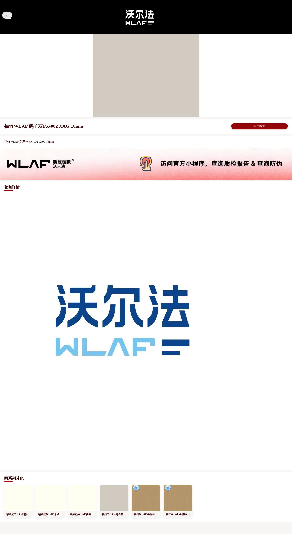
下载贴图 (259, 126)
